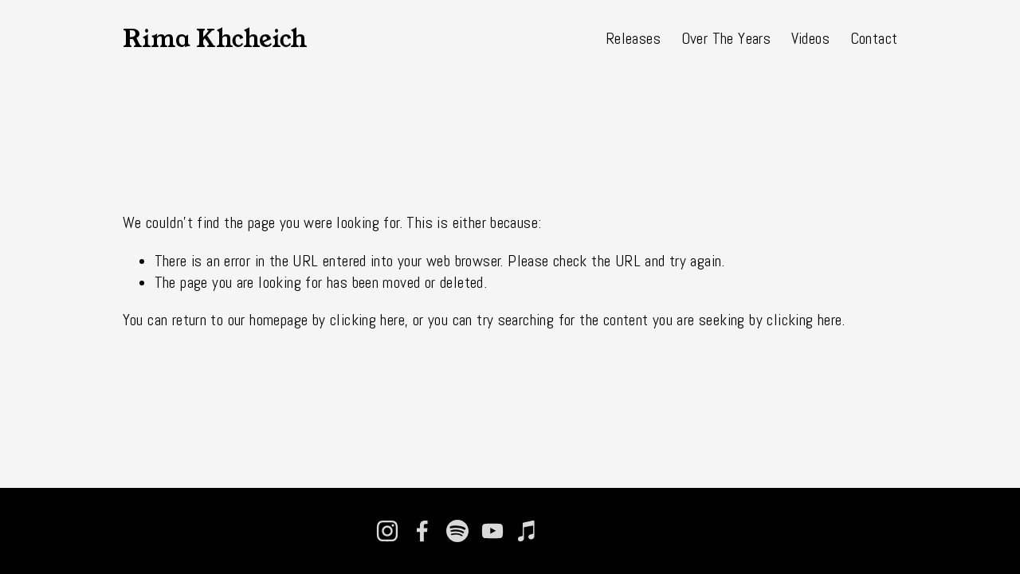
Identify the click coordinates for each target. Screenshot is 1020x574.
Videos (810, 39)
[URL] (562, 531)
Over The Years (726, 39)
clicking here (367, 320)
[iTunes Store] (527, 531)
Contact (874, 39)
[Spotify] (457, 531)
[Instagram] (387, 531)
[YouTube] (492, 531)
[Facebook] (422, 531)
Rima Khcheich (215, 39)
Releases (633, 39)
